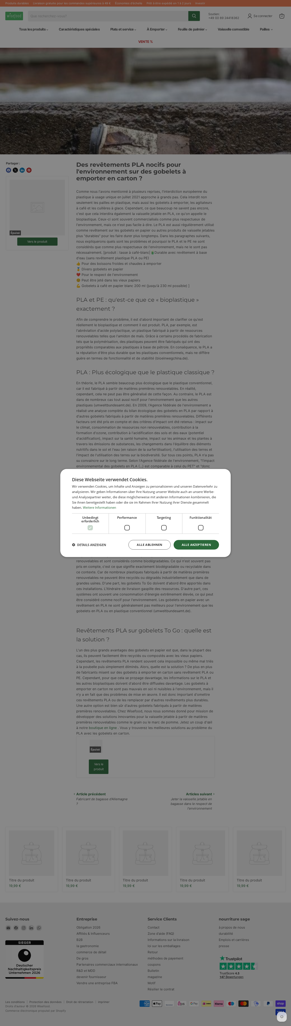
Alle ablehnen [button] (149, 545)
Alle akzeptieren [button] (196, 545)
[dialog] (145, 513)
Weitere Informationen (99, 507)
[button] (89, 544)
